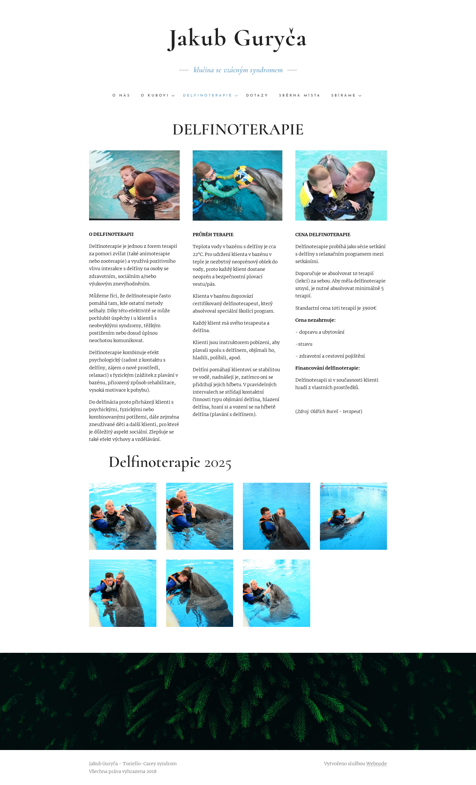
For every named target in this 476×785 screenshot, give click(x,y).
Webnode (376, 764)
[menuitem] (124, 96)
